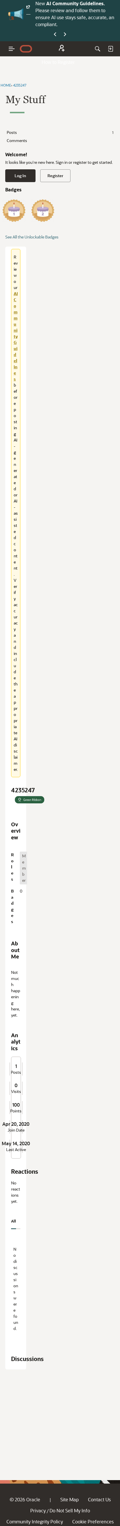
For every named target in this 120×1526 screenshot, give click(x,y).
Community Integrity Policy (34, 1521)
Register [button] (55, 175)
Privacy (38, 1510)
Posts (60, 132)
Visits (16, 1091)
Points (16, 1111)
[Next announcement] (65, 34)
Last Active (16, 1149)
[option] (23, 868)
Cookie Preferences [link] (93, 1521)
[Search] (97, 48)
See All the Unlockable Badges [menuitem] (32, 237)
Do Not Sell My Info (70, 1510)
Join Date (16, 1130)
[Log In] (110, 48)
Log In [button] (20, 175)
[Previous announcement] (55, 34)
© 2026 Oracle (25, 1499)
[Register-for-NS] (61, 49)
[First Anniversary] (14, 210)
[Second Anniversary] (42, 210)
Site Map (69, 1499)
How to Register (58, 62)
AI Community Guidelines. (71, 3)
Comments (17, 140)
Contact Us (99, 1499)
